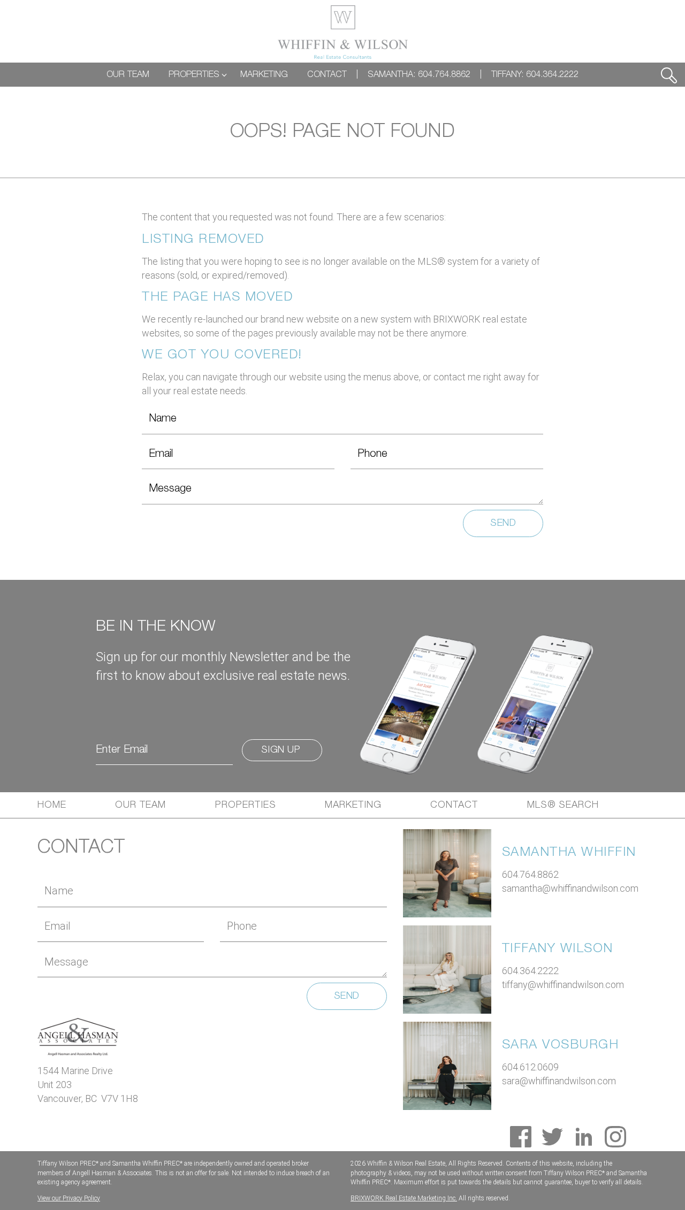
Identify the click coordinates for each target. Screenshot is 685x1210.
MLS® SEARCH (563, 805)
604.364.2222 (530, 970)
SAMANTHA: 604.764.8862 (419, 75)
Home (51, 805)
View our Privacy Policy (68, 1198)
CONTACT (327, 75)
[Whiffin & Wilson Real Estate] (343, 32)
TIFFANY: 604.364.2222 (535, 75)
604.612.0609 (530, 1067)
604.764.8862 (530, 874)
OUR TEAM (127, 75)
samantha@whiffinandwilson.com (570, 888)
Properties (245, 805)
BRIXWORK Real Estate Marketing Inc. (404, 1198)
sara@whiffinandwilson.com (559, 1080)
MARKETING (264, 75)
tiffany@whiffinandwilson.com (563, 984)
